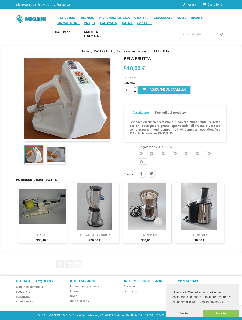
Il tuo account (82, 281)
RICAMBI (197, 17)
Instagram (78, 264)
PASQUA (89, 23)
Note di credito (79, 301)
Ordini (74, 296)
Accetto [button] (221, 313)
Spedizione (23, 291)
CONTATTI (144, 23)
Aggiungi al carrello (164, 89)
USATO (182, 17)
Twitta (151, 173)
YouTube (69, 264)
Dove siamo (131, 291)
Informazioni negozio (143, 281)
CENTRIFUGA (199, 235)
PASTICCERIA (66, 17)
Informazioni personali (84, 286)
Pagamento (23, 296)
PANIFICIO (86, 17)
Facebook (60, 264)
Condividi (141, 173)
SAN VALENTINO (68, 23)
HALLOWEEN (108, 23)
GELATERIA (141, 17)
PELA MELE (42, 235)
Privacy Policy (24, 301)
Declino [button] (184, 313)
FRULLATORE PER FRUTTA (95, 235)
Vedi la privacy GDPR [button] (214, 302)
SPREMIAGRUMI (147, 235)
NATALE (127, 23)
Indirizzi (75, 291)
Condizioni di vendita (29, 286)
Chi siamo (130, 286)
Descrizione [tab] (140, 112)
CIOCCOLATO (163, 17)
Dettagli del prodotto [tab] (170, 112)
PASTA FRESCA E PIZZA (114, 17)
